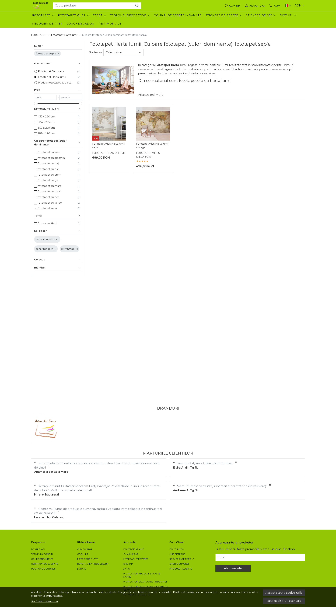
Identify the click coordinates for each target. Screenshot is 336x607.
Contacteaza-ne (133, 549)
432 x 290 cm (46, 116)
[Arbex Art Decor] (46, 428)
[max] (70, 97)
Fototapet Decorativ (51, 71)
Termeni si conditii (42, 554)
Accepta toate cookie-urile (284, 592)
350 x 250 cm (46, 127)
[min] (45, 97)
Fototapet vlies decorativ (148, 154)
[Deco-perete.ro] (40, 6)
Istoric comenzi (179, 564)
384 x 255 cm (46, 122)
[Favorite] (232, 5)
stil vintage (68, 248)
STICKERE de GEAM (261, 15)
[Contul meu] (254, 5)
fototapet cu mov (49, 191)
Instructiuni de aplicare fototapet (145, 581)
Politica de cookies (185, 592)
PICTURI (286, 15)
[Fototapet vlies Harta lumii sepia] (109, 124)
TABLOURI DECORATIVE (128, 15)
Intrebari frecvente (135, 559)
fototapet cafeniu (49, 152)
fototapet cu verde (50, 202)
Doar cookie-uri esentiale (284, 600)
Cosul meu (83, 554)
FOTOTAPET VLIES (71, 15)
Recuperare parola (181, 559)
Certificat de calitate (44, 564)
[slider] (36, 103)
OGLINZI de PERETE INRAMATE (177, 15)
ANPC (126, 568)
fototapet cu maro (50, 185)
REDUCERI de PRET (47, 23)
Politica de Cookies (43, 568)
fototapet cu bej (48, 163)
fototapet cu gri (48, 180)
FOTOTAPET (41, 15)
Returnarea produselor (92, 564)
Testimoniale (110, 23)
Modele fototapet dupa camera (56, 82)
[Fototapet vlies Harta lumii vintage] (153, 124)
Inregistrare (177, 554)
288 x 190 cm (46, 133)
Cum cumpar (84, 549)
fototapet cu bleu (49, 169)
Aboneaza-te (233, 568)
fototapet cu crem (49, 174)
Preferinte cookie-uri (44, 601)
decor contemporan (48, 239)
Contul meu (176, 549)
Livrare (81, 568)
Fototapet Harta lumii (64, 35)
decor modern (45, 248)
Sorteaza (95, 52)
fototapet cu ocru (49, 197)
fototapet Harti (47, 223)
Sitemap (128, 564)
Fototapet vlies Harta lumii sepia (108, 145)
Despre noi (38, 549)
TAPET (97, 15)
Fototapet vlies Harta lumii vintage (152, 145)
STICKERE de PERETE (222, 15)
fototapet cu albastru (51, 157)
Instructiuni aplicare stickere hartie (141, 575)
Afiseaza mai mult (150, 94)
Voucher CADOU (80, 23)
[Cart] (274, 5)
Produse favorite (180, 568)
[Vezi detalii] (95, 109)
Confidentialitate (42, 559)
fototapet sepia (46, 53)
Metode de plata (87, 559)
